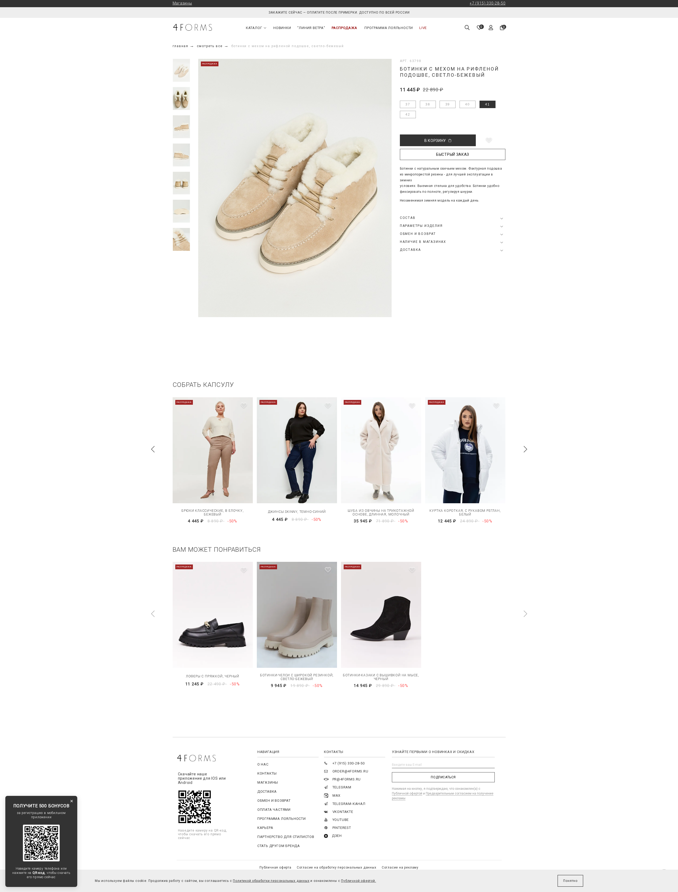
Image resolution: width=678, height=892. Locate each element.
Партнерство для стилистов (285, 837)
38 (427, 104)
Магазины (182, 3)
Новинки (282, 28)
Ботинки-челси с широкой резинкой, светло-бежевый (297, 677)
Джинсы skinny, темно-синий (297, 512)
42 (407, 114)
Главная (181, 46)
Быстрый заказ (452, 154)
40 (467, 104)
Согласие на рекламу (400, 867)
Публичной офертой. (358, 881)
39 (447, 104)
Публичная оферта (275, 867)
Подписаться (443, 777)
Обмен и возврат (274, 801)
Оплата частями (274, 810)
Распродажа (344, 28)
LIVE (423, 28)
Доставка (267, 791)
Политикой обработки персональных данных (271, 881)
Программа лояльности (388, 28)
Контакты (267, 773)
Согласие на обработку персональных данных (336, 867)
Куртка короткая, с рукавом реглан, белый (465, 512)
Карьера (265, 828)
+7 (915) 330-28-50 (487, 3)
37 (407, 104)
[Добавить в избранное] (489, 140)
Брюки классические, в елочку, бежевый (212, 512)
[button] (153, 449)
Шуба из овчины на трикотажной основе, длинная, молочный (381, 512)
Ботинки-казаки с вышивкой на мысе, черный (381, 677)
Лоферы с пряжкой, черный (212, 676)
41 (487, 104)
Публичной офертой (407, 793)
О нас (263, 764)
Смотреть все (210, 46)
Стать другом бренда (278, 846)
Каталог (254, 28)
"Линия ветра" (311, 28)
